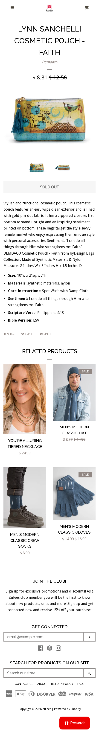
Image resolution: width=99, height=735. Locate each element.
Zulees (46, 709)
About (42, 684)
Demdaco (49, 62)
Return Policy (62, 684)
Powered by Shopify (67, 709)
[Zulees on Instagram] (58, 649)
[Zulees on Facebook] (41, 649)
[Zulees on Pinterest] (49, 649)
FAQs (80, 684)
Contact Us (24, 684)
